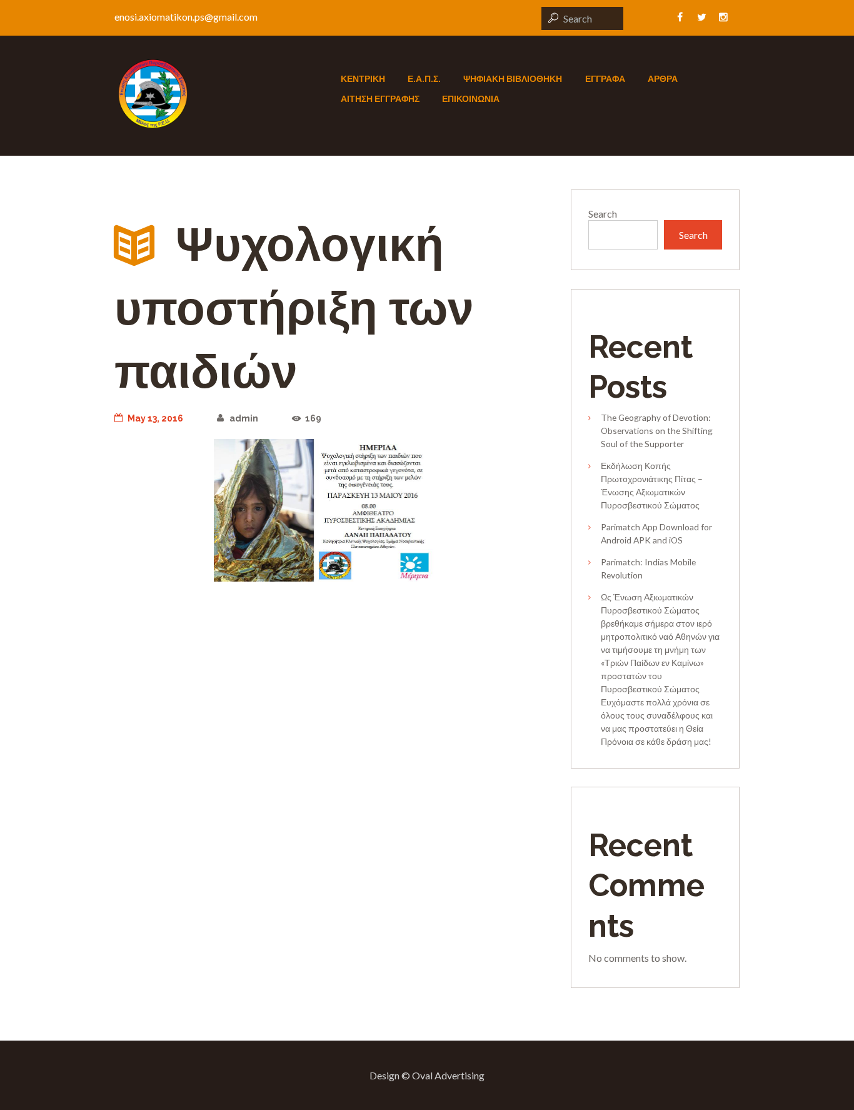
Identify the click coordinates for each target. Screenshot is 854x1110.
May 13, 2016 (155, 418)
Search (602, 213)
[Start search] (551, 18)
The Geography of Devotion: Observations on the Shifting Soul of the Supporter (657, 430)
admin (243, 418)
